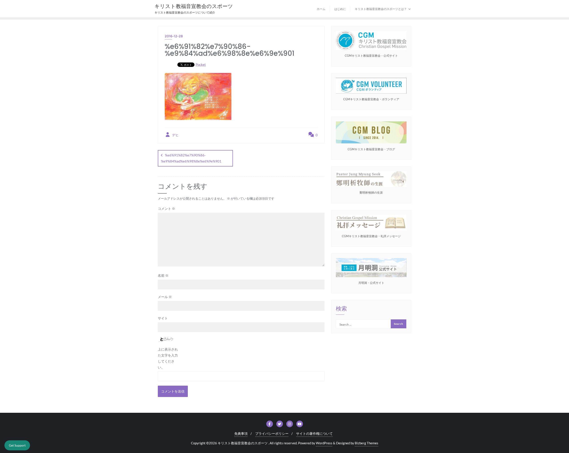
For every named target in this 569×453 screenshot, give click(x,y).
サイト (163, 318)
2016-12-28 (174, 36)
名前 (163, 275)
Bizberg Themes (366, 443)
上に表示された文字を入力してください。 (168, 358)
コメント (166, 208)
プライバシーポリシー (272, 433)
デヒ (175, 135)
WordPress (324, 443)
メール (165, 297)
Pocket (201, 64)
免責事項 (241, 433)
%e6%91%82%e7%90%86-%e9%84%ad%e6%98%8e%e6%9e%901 (191, 158)
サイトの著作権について (314, 433)
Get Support (17, 445)
